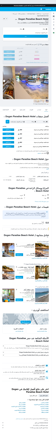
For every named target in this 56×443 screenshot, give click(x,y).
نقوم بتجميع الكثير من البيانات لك (40, 425)
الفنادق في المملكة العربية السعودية (41, 404)
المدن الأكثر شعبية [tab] (33, 395)
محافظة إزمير (23, 13)
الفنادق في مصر (22, 408)
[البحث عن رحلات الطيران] (53, 13)
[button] (1, 5)
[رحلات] (53, 28)
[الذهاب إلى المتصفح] (53, 25)
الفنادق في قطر (22, 402)
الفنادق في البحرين (44, 408)
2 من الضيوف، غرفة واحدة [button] (41, 32)
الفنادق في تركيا (22, 404)
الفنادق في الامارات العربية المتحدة (18, 406)
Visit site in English (18, 5)
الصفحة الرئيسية (45, 13)
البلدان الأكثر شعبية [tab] (44, 395)
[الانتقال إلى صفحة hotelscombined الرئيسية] (45, 9)
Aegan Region (32, 13)
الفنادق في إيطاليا (44, 412)
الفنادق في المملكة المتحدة (20, 410)
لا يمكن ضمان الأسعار (19, 418)
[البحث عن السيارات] (53, 19)
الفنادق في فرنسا (44, 410)
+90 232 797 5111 (44, 24)
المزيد (47, 168)
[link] (39, 258)
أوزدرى (15, 13)
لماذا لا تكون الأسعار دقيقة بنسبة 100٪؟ (39, 428)
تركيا (40, 13)
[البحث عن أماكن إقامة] (53, 16)
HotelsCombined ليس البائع (41, 423)
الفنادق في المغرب (44, 402)
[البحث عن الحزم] (53, 22)
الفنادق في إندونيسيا (44, 406)
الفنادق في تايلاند (22, 412)
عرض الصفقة (19, 254)
